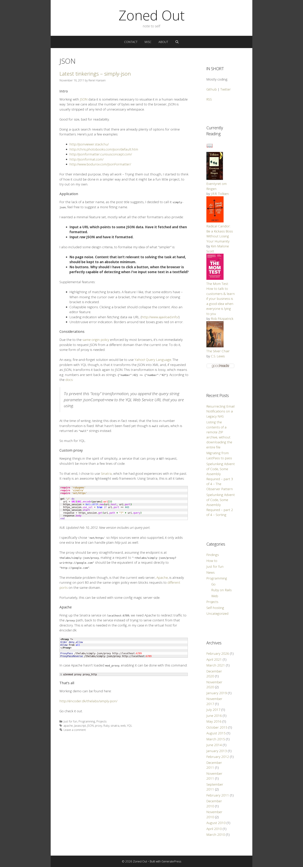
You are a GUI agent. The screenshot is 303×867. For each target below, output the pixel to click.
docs (69, 379)
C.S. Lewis (218, 356)
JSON (83, 99)
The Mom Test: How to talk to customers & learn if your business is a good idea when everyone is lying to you (220, 298)
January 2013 (216, 751)
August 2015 (216, 733)
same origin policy (95, 339)
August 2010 (216, 823)
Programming (86, 721)
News (210, 572)
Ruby (106, 726)
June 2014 (214, 745)
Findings (212, 554)
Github (211, 89)
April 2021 (214, 659)
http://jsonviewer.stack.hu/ (89, 144)
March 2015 (215, 739)
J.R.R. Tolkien (220, 193)
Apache (162, 577)
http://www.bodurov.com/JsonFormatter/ (100, 164)
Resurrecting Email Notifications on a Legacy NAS (220, 411)
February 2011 (217, 795)
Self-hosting (215, 607)
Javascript (80, 726)
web (123, 726)
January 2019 (216, 693)
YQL (129, 726)
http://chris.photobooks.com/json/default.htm (103, 149)
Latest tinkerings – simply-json (95, 73)
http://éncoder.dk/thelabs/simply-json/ (88, 701)
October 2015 (216, 727)
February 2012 (217, 756)
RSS (209, 99)
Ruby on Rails (221, 590)
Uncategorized (217, 613)
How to (211, 560)
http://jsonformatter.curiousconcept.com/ (100, 154)
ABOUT (163, 42)
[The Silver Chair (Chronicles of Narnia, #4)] (215, 346)
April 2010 (214, 828)
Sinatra (106, 473)
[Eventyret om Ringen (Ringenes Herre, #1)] (214, 178)
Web (214, 596)
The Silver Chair (218, 351)
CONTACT (130, 42)
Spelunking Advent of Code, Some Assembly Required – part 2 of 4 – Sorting (220, 504)
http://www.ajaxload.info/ (160, 317)
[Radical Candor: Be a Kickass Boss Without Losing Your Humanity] (215, 221)
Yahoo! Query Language (152, 359)
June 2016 (214, 715)
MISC (148, 42)
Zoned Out (152, 15)
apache (68, 726)
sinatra (115, 726)
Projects (101, 721)
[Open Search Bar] (177, 42)
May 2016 (213, 721)
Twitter (225, 89)
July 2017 (213, 709)
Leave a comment (74, 730)
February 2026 (217, 653)
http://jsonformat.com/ (86, 159)
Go (213, 584)
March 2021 (215, 665)
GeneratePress (171, 861)
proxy (98, 726)
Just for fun (70, 721)
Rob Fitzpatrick (222, 318)
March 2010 (215, 834)
